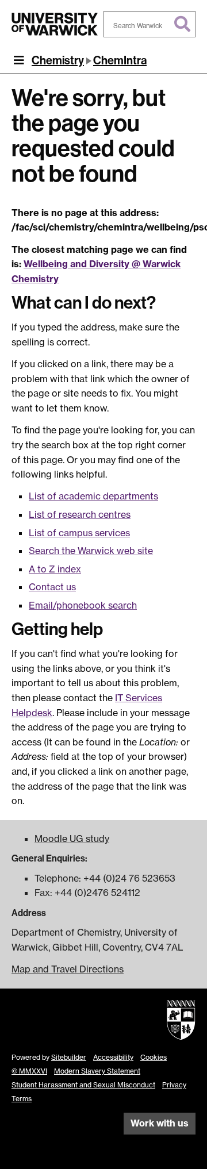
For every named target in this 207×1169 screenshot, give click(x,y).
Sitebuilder (68, 1057)
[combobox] (149, 24)
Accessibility (113, 1057)
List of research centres (80, 514)
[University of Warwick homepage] (54, 24)
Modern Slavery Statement (97, 1071)
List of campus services (79, 533)
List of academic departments (93, 496)
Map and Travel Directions (68, 969)
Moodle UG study (71, 838)
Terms (22, 1098)
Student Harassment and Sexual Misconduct (83, 1084)
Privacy (174, 1084)
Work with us (160, 1123)
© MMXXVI (29, 1071)
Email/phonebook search (83, 605)
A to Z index (55, 569)
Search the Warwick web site (91, 550)
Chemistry (58, 60)
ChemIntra (120, 60)
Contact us (52, 587)
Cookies (153, 1057)
